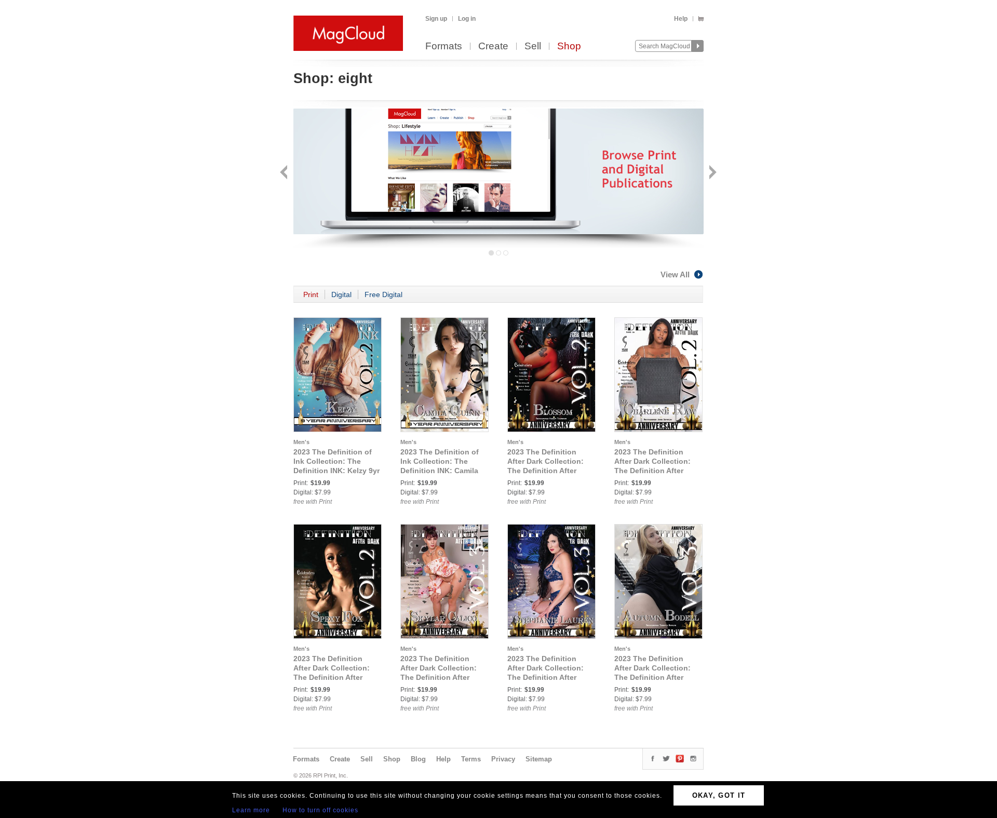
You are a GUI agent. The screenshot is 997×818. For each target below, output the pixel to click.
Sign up (436, 18)
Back (285, 173)
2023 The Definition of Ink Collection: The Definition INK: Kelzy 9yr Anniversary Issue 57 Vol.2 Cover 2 (336, 470)
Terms (471, 759)
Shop (569, 46)
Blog (418, 759)
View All (675, 274)
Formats (443, 46)
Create (493, 46)
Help (681, 18)
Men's (301, 442)
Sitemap (539, 759)
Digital (341, 294)
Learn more (251, 810)
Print (310, 294)
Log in (467, 18)
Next (712, 173)
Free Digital (383, 294)
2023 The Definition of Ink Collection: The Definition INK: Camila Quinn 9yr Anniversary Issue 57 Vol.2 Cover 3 (439, 470)
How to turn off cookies (320, 810)
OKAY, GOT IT (719, 795)
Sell (532, 46)
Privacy (503, 759)
